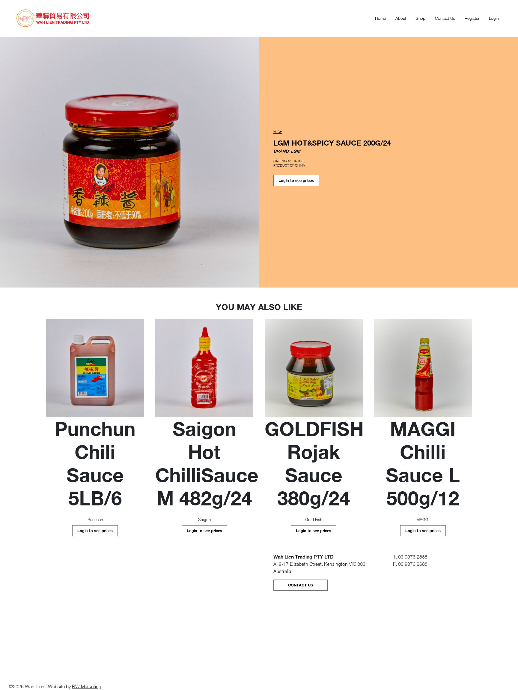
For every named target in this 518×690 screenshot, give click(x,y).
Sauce (298, 161)
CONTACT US (300, 585)
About (400, 18)
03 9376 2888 (412, 556)
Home (380, 18)
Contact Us (445, 18)
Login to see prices (296, 180)
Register (472, 18)
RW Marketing (86, 686)
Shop (420, 18)
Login (494, 18)
